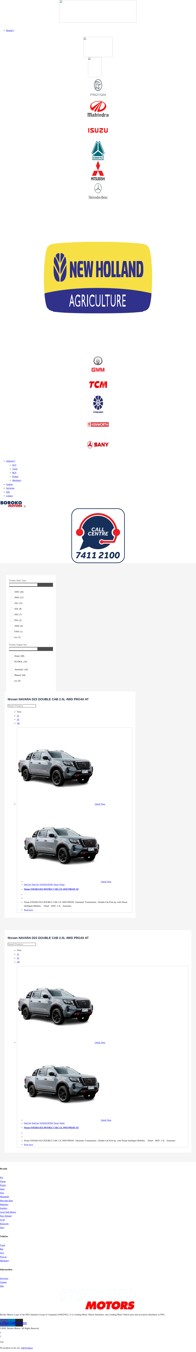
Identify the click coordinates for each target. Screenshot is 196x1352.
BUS (14, 473)
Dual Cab (27, 884)
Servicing (10, 488)
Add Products (27, 1348)
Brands (9, 30)
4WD (19, 597)
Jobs (8, 492)
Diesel (19, 656)
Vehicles (9, 461)
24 (18, 719)
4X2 (18, 603)
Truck (14, 469)
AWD (18, 626)
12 (18, 715)
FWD (18, 631)
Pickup (15, 476)
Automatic (21, 669)
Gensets (9, 484)
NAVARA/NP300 (46, 884)
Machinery (16, 480)
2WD (19, 592)
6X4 (18, 614)
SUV (14, 465)
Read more (28, 910)
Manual (19, 675)
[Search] (38, 706)
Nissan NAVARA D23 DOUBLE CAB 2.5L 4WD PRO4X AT (51, 889)
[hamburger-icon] (1, 25)
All (18, 723)
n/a (17, 637)
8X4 (18, 620)
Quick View (99, 804)
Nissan (56, 884)
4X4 (18, 609)
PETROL (20, 662)
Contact (9, 496)
